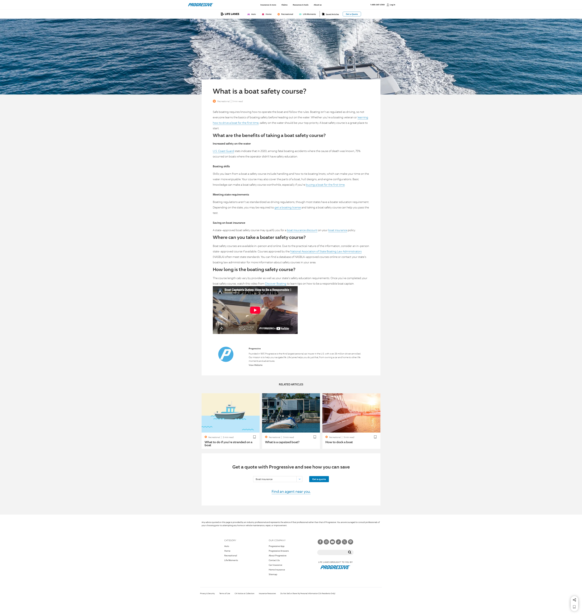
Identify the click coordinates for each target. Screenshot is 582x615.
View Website (256, 365)
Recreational (223, 101)
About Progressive (277, 555)
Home (227, 550)
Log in (392, 4)
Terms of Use (224, 593)
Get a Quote (352, 14)
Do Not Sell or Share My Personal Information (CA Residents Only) (307, 593)
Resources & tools (300, 4)
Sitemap (273, 574)
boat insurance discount (302, 230)
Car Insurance (275, 565)
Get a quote (319, 479)
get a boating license (287, 207)
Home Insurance (277, 569)
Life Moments (231, 560)
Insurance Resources (267, 593)
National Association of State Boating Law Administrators (326, 251)
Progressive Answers (279, 550)
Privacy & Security (207, 593)
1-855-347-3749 (377, 4)
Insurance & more (268, 4)
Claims (284, 4)
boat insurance (337, 230)
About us (318, 4)
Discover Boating (275, 283)
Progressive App (276, 546)
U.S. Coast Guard (223, 151)
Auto (226, 546)
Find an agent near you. (291, 491)
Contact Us (274, 560)
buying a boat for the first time (325, 184)
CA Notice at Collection (244, 593)
